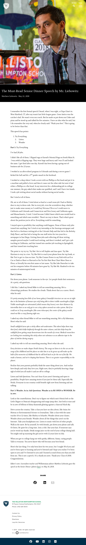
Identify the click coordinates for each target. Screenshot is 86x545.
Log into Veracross (18, 522)
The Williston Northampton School (26, 502)
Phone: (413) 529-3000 (20, 506)
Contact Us (16, 513)
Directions (15, 519)
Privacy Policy (17, 516)
